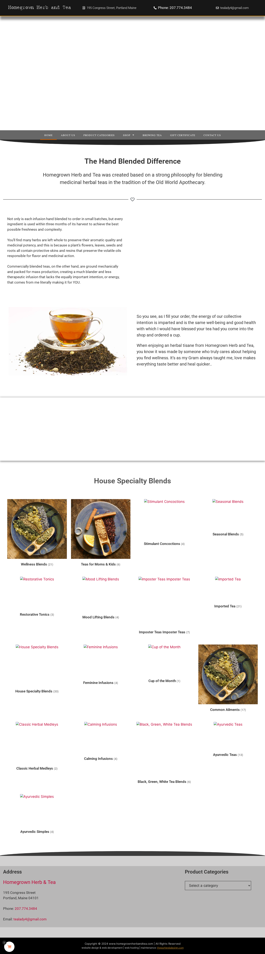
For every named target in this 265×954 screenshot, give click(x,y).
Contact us (212, 135)
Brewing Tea (152, 135)
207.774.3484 (26, 908)
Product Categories (99, 135)
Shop (126, 135)
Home (48, 135)
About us (68, 135)
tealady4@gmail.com (30, 919)
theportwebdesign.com (170, 947)
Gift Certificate (182, 135)
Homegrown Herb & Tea (29, 882)
